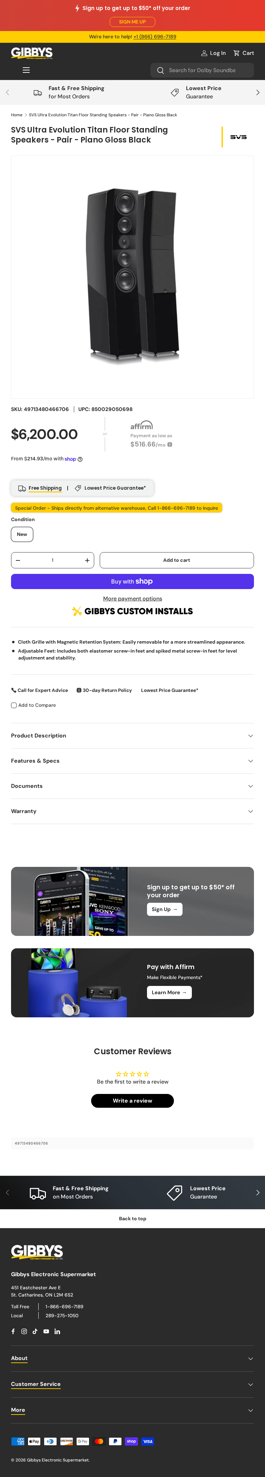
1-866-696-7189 (65, 1306)
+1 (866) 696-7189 (155, 36)
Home (16, 115)
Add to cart (176, 560)
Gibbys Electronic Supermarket (58, 1460)
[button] (243, 53)
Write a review (132, 1100)
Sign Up (165, 909)
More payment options (132, 598)
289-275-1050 (62, 1315)
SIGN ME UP (132, 22)
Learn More (169, 992)
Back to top (132, 1218)
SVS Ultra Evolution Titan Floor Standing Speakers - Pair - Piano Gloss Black (103, 115)
